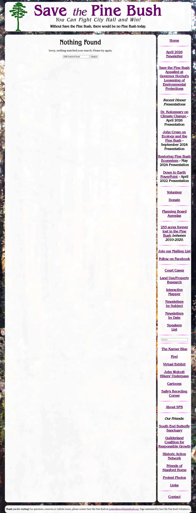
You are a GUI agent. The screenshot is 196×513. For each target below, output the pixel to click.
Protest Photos (174, 477)
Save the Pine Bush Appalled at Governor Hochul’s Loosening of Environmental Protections (174, 78)
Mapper (174, 294)
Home (174, 40)
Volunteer (174, 192)
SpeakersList (174, 327)
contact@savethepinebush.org (124, 509)
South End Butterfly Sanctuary (174, 428)
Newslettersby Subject (174, 303)
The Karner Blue (174, 349)
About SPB (174, 407)
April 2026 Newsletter (174, 54)
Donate (174, 200)
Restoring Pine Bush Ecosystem (174, 158)
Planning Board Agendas (174, 213)
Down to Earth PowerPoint (173, 174)
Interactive (174, 290)
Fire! (174, 356)
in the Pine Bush (175, 231)
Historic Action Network (174, 456)
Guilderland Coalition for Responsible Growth (174, 442)
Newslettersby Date (174, 315)
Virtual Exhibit (174, 364)
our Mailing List (178, 251)
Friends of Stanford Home (174, 468)
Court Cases (174, 270)
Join (161, 251)
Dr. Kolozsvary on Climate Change (174, 114)
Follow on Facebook (174, 259)
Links (174, 485)
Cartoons (174, 384)
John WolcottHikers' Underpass (174, 374)
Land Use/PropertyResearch (174, 280)
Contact (174, 497)
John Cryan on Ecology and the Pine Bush (174, 136)
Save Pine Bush (98, 10)
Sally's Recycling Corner (174, 393)
